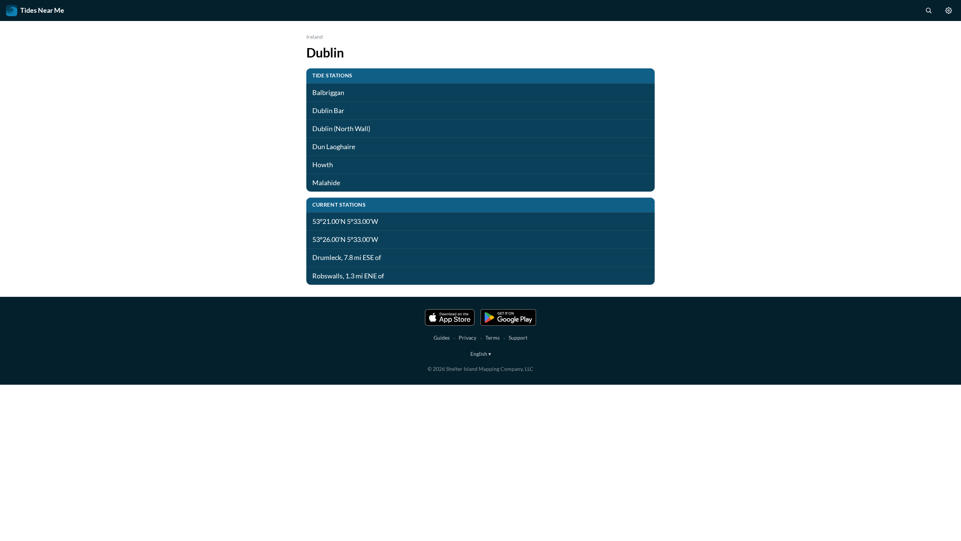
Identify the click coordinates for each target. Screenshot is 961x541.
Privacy (467, 337)
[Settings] (948, 10)
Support (518, 337)
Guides (442, 337)
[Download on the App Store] (449, 317)
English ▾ (480, 354)
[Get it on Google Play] (508, 317)
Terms (492, 337)
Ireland (314, 36)
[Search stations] (928, 10)
